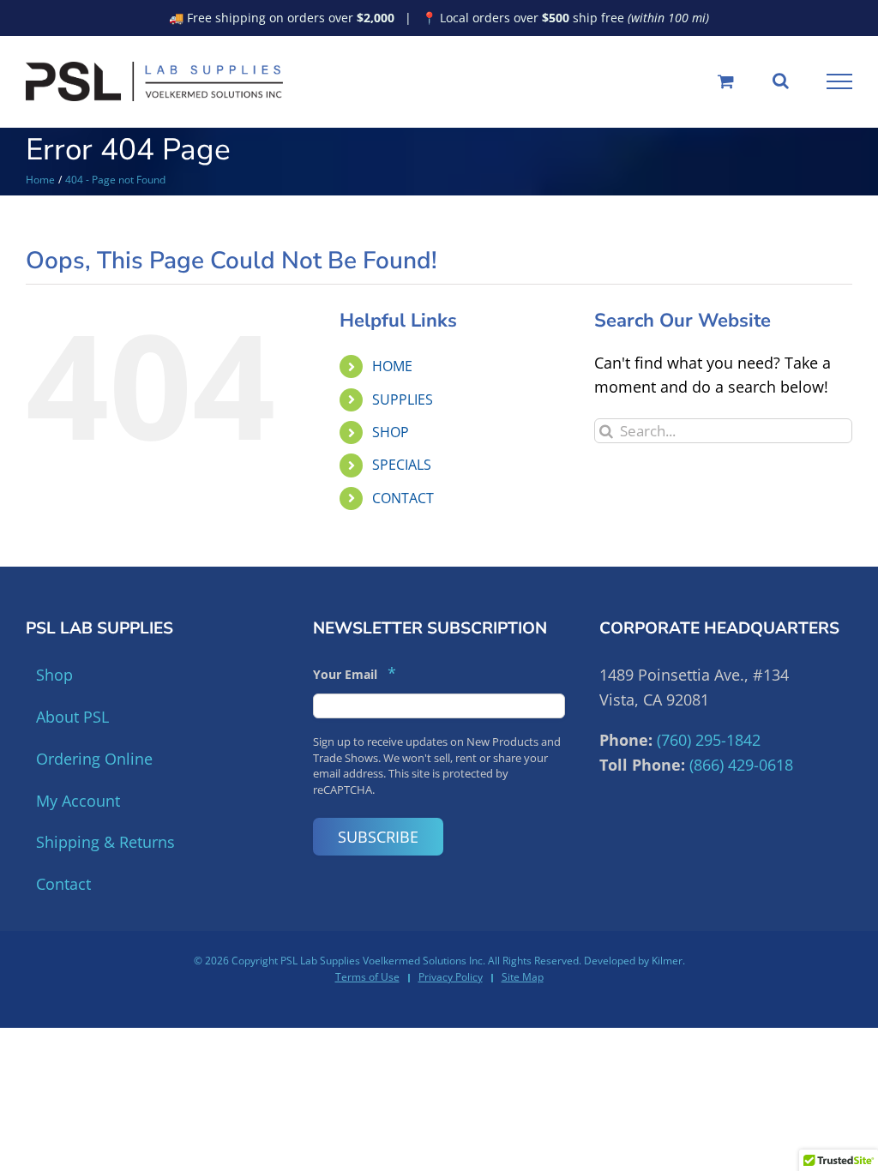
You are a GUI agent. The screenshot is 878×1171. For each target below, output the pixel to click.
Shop (54, 674)
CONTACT (403, 498)
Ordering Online (94, 758)
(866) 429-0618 (741, 764)
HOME (392, 366)
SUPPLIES (402, 399)
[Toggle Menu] (840, 81)
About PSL (72, 716)
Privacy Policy (450, 977)
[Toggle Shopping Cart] (726, 81)
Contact (63, 884)
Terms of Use (367, 977)
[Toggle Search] (781, 80)
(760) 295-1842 (709, 740)
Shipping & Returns (105, 842)
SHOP (390, 432)
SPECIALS (401, 464)
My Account (78, 800)
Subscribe (378, 836)
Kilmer (667, 960)
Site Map (523, 977)
